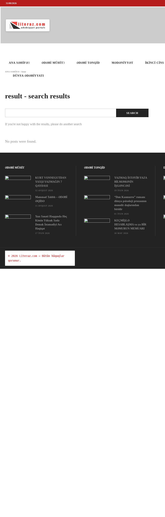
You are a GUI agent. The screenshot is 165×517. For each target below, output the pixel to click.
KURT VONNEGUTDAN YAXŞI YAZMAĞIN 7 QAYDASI (50, 181)
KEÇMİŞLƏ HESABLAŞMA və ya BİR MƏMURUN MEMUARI (130, 224)
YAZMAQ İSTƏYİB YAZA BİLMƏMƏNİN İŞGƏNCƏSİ (130, 181)
